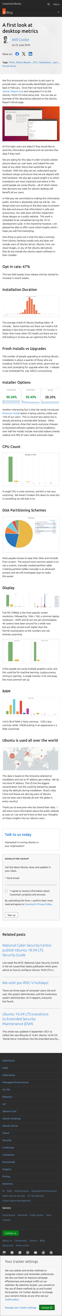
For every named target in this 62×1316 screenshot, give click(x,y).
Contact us (10, 1233)
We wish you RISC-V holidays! (25, 983)
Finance (6, 1220)
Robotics (7, 1096)
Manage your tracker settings (20, 1307)
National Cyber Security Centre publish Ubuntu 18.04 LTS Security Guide (26, 950)
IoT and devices (35, 1195)
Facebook (17, 54)
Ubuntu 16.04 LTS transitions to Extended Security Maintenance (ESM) (25, 1019)
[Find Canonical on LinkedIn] (20, 1253)
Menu (56, 4)
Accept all (47, 1307)
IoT (4, 1104)
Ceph (5, 1067)
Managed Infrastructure (44, 1191)
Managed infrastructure (15, 1082)
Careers (33, 1240)
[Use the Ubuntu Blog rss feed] (51, 1253)
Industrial (22, 1215)
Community (20, 1240)
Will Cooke (20, 40)
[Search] (48, 4)
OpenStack (8, 1060)
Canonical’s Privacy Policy (38, 904)
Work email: (13, 878)
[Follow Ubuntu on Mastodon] (4, 1253)
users (55, 62)
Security (6, 1140)
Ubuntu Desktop (11, 1118)
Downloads (8, 1162)
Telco (48, 1215)
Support (6, 1169)
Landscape (8, 1147)
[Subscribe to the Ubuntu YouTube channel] (36, 1253)
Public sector (36, 1215)
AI (3, 1191)
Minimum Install (11, 413)
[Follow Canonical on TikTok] (44, 1253)
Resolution (45, 62)
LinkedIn (30, 54)
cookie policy (12, 1299)
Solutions (7, 1183)
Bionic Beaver (23, 62)
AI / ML (6, 1089)
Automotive (8, 1215)
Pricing (6, 1176)
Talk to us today (18, 834)
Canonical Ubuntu (11, 3)
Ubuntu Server (10, 1125)
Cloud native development (16, 1200)
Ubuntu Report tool (12, 91)
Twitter (24, 54)
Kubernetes (8, 1075)
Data (9, 1191)
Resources (7, 1245)
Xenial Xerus (9, 66)
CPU (35, 62)
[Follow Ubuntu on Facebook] (12, 1253)
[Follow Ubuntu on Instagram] (28, 1253)
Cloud (5, 1133)
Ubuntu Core (9, 1111)
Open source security (13, 1195)
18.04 (12, 62)
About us (7, 1240)
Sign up (11, 915)
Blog (42, 1240)
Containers (8, 1154)
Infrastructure (21, 1191)
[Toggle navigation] (58, 12)
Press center (22, 1245)
